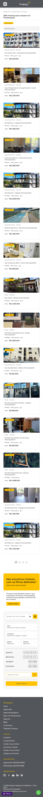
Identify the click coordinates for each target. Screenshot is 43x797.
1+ (24, 652)
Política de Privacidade (11, 789)
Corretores (7, 725)
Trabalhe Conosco (10, 729)
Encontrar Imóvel (10, 747)
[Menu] (5, 4)
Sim (30, 661)
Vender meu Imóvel (11, 750)
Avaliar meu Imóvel (11, 744)
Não (35, 661)
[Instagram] (4, 775)
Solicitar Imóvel (13, 604)
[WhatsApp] (38, 792)
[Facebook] (9, 775)
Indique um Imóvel (11, 753)
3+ (31, 652)
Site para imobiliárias (14, 791)
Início (5, 706)
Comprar (7, 738)
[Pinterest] (22, 775)
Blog (5, 722)
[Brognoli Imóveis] (25, 5)
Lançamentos (9, 741)
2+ (28, 652)
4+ (35, 652)
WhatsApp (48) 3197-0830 (13, 766)
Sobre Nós (7, 709)
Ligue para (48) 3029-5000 (14, 763)
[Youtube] (13, 776)
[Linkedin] (17, 775)
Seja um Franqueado (11, 716)
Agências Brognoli (10, 713)
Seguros (6, 719)
